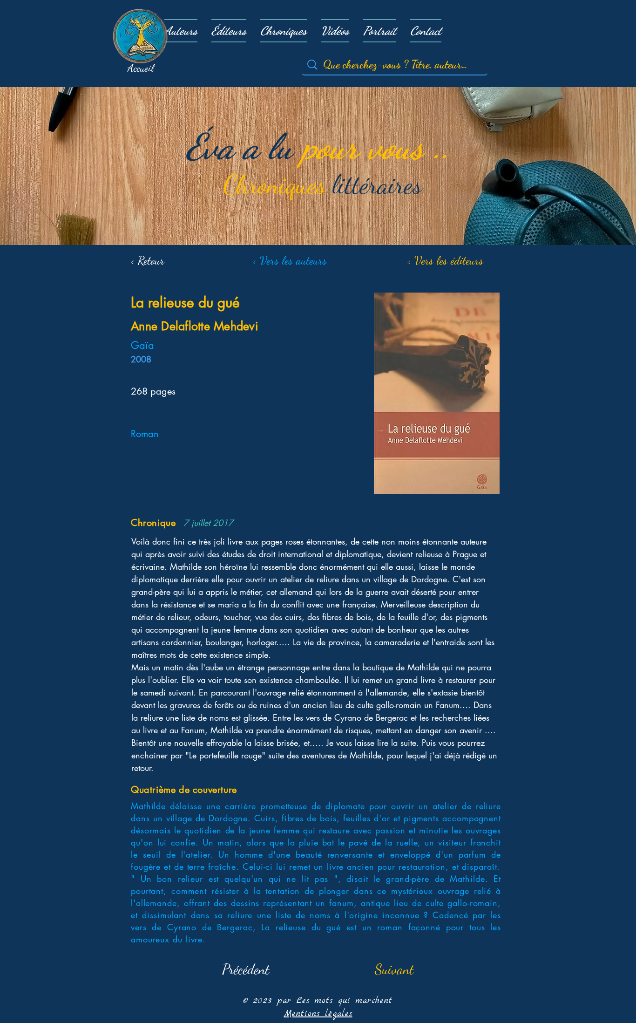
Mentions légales (318, 1014)
